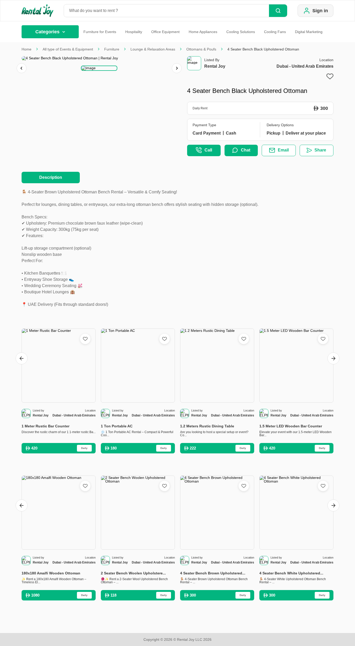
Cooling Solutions (240, 32)
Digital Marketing (309, 32)
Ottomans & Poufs (201, 49)
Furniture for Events (99, 32)
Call (208, 150)
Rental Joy (214, 66)
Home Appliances (203, 32)
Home (26, 49)
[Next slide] (177, 68)
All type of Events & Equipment (68, 49)
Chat (245, 150)
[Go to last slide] (22, 358)
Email (283, 150)
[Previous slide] (22, 68)
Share (320, 150)
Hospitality (133, 32)
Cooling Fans (275, 32)
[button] (99, 68)
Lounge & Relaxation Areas (152, 49)
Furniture (111, 49)
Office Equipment (165, 32)
